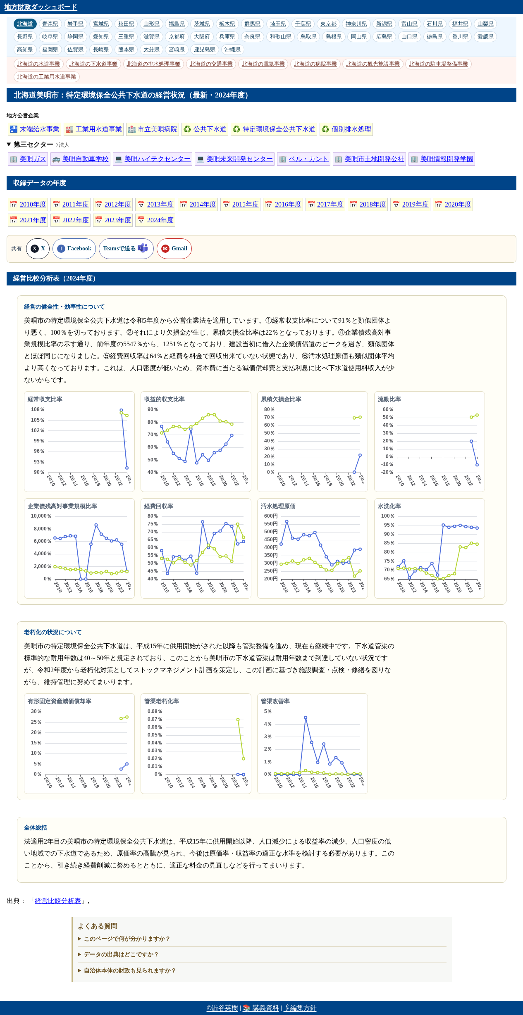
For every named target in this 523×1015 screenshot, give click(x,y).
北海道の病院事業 (315, 64)
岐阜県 (50, 36)
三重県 (126, 36)
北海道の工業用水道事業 (46, 77)
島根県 (334, 36)
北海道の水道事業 (38, 64)
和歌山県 (280, 36)
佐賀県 (75, 49)
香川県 (460, 36)
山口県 (409, 36)
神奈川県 (356, 24)
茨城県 (202, 24)
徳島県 (435, 36)
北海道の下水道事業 (93, 64)
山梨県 (486, 24)
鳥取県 (309, 36)
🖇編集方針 (300, 1007)
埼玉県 (278, 24)
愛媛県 (486, 36)
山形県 (151, 24)
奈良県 (252, 36)
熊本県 (126, 49)
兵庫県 (227, 36)
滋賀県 (151, 36)
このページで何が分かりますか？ (127, 938)
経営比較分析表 (58, 900)
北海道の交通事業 (211, 64)
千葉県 (303, 24)
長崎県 (101, 49)
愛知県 (101, 36)
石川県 (435, 24)
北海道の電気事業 (263, 64)
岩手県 (75, 24)
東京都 (328, 24)
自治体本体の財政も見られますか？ (130, 970)
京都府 (177, 36)
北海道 (25, 24)
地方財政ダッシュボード (41, 6)
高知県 (25, 49)
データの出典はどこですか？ (121, 954)
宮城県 (101, 24)
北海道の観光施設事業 (373, 64)
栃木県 (227, 24)
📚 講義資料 (261, 1007)
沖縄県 (232, 49)
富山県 (409, 24)
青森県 (50, 24)
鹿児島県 (204, 49)
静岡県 (75, 36)
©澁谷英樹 (222, 1007)
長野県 (25, 36)
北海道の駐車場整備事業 (438, 64)
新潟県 (384, 24)
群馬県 (252, 24)
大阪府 (202, 36)
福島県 (177, 24)
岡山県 (359, 36)
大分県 (151, 49)
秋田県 (126, 24)
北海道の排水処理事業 (153, 64)
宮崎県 (177, 49)
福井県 (460, 24)
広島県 (384, 36)
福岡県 (50, 49)
